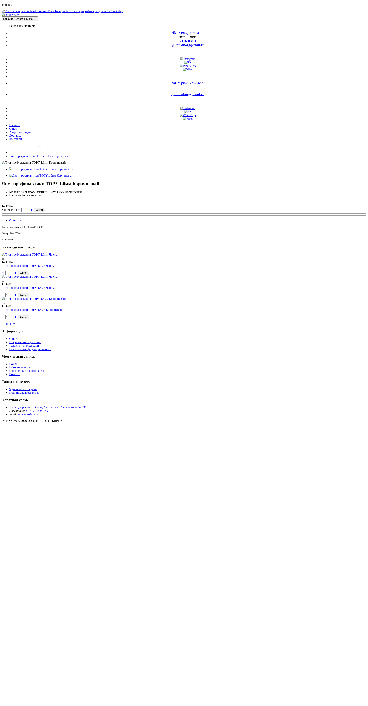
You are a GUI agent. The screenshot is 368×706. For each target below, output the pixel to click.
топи (5, 323)
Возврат (14, 374)
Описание (15, 220)
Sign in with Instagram (23, 389)
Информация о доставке (25, 342)
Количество (9, 209)
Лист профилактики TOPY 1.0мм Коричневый (39, 156)
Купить (39, 209)
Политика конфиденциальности (30, 349)
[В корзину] (3, 259)
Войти (13, 363)
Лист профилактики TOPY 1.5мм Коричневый (32, 309)
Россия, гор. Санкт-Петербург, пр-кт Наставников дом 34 (47, 407)
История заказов (20, 367)
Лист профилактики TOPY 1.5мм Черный (29, 287)
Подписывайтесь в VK (24, 392)
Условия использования (24, 345)
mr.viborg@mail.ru (29, 414)
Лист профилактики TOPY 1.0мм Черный (29, 265)
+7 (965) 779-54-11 (37, 410)
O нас (13, 338)
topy (12, 323)
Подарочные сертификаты (26, 370)
